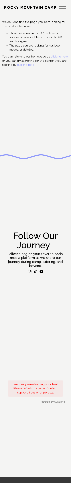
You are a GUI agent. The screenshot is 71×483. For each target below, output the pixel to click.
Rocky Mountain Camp (30, 7)
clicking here (59, 56)
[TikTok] (35, 271)
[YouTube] (41, 271)
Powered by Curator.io (52, 401)
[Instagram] (29, 271)
